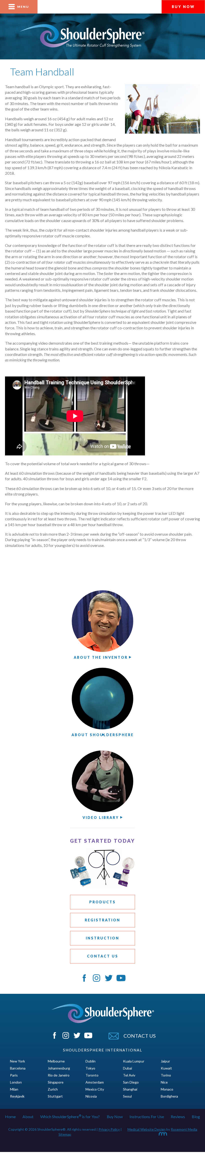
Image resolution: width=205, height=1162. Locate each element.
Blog (196, 1116)
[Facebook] (54, 1037)
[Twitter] (77, 1037)
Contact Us (102, 956)
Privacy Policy (109, 1129)
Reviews (178, 1116)
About (28, 1116)
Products (102, 902)
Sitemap (64, 1134)
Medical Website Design (147, 1129)
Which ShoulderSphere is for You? (70, 1116)
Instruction (102, 938)
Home (10, 1116)
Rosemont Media (184, 1129)
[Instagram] (66, 1037)
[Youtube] (88, 1037)
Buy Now (115, 1116)
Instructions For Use (147, 1116)
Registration (102, 920)
